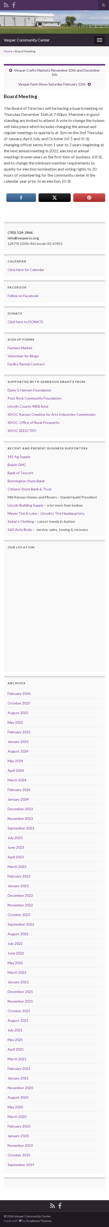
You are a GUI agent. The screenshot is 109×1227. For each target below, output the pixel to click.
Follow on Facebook (23, 296)
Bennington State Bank (26, 481)
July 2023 (15, 838)
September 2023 (21, 828)
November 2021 (20, 1001)
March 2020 (17, 1116)
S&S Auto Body (20, 529)
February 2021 (19, 1068)
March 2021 (17, 1059)
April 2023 (16, 857)
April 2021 (16, 1049)
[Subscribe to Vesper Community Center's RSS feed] (6, 4)
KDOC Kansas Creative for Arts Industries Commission (52, 414)
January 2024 (18, 799)
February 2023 (19, 876)
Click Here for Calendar (26, 269)
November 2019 (20, 1145)
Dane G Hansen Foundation (29, 390)
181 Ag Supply (19, 456)
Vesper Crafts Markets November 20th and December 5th (57, 72)
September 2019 (21, 1164)
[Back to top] (97, 1215)
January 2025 (18, 741)
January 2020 (18, 1136)
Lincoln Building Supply (26, 505)
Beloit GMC (17, 465)
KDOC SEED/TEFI (22, 430)
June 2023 (16, 847)
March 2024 (17, 780)
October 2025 (19, 703)
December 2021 (20, 991)
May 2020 (15, 1107)
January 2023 (18, 886)
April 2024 (16, 770)
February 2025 (19, 732)
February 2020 (19, 1126)
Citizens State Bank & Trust (30, 489)
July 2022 (15, 943)
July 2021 (15, 1030)
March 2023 (17, 866)
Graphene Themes (39, 1221)
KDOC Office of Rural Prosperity (34, 422)
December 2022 (20, 895)
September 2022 (21, 924)
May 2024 (15, 761)
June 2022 (16, 953)
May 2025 (15, 722)
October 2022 (19, 914)
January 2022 (18, 982)
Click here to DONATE (25, 322)
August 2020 (18, 1097)
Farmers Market (20, 348)
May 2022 (15, 963)
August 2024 (18, 751)
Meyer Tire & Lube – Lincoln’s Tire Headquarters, (46, 513)
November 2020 (20, 1088)
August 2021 (18, 1020)
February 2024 (19, 789)
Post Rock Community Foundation (35, 398)
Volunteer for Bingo (23, 356)
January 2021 (18, 1078)
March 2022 (17, 972)
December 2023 (20, 809)
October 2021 (19, 1011)
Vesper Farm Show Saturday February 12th (52, 84)
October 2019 (19, 1155)
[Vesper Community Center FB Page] (13, 4)
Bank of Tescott (20, 473)
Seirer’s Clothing (21, 521)
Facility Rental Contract (26, 364)
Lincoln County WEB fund (28, 406)
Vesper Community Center (27, 39)
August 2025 (18, 713)
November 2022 (20, 905)
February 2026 (19, 693)
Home (8, 51)
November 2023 (20, 818)
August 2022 (18, 934)
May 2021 (15, 1039)
